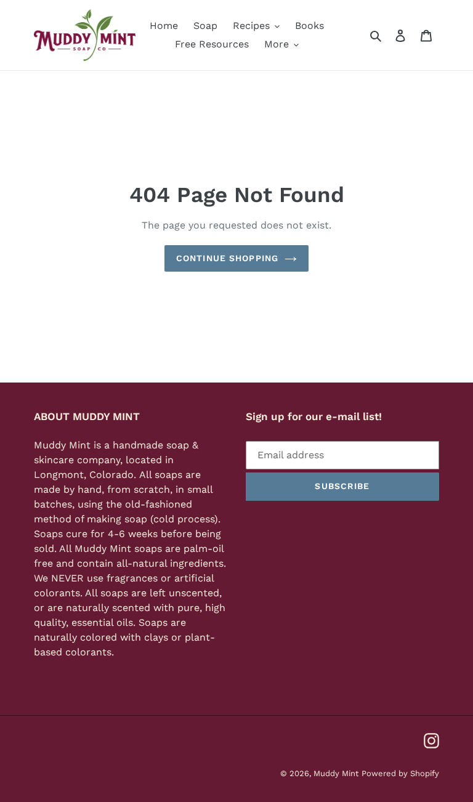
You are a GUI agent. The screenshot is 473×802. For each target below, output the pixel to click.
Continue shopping (227, 258)
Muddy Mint (335, 773)
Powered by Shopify (400, 773)
